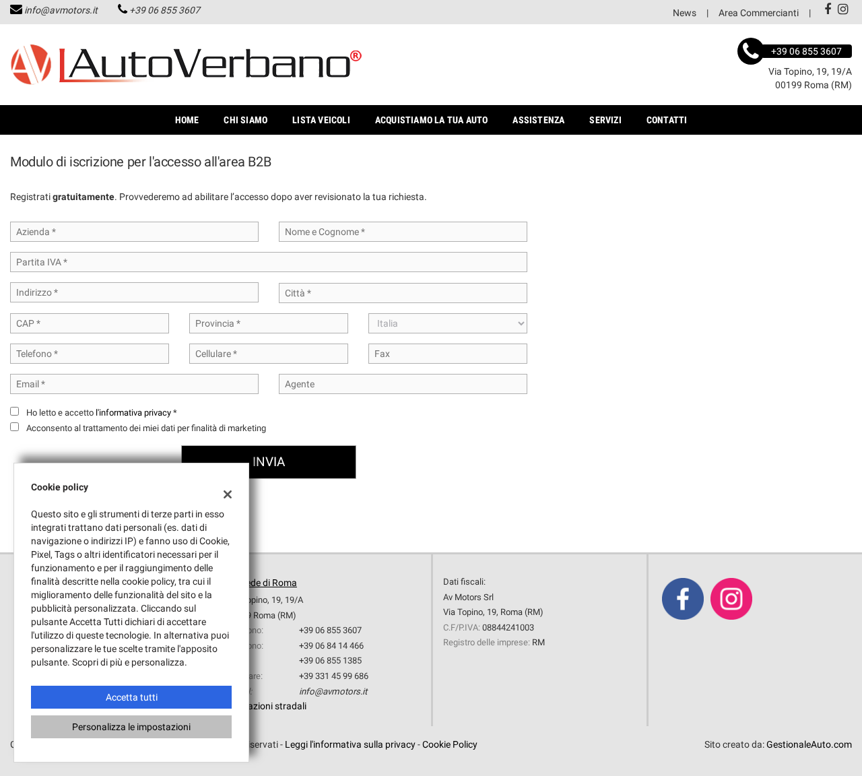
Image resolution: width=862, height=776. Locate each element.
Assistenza (538, 120)
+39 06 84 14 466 (331, 646)
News (684, 12)
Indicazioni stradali (267, 706)
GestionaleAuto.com (809, 744)
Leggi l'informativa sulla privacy (350, 744)
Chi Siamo (245, 120)
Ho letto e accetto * (101, 413)
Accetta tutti (132, 697)
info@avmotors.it (61, 10)
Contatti (667, 120)
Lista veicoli (321, 120)
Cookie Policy (449, 744)
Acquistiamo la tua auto (431, 120)
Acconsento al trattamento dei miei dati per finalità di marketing (146, 428)
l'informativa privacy (133, 413)
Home (187, 120)
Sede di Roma (268, 582)
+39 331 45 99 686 (333, 676)
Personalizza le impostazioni (131, 726)
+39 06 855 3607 (164, 10)
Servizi (605, 120)
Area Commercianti (759, 12)
